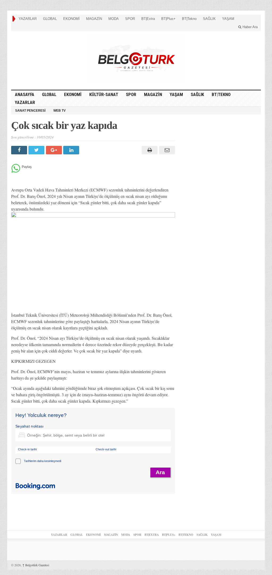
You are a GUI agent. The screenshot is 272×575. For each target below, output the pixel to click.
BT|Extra (148, 19)
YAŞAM (228, 19)
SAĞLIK (209, 19)
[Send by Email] (166, 150)
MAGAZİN (94, 19)
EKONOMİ (71, 19)
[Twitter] (37, 150)
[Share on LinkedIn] (71, 150)
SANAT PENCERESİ (30, 110)
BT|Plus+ (168, 19)
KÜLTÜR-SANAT (103, 94)
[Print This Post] (149, 150)
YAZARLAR (28, 19)
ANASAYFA (24, 94)
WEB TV (59, 110)
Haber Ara (249, 27)
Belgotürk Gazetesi (35, 565)
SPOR (130, 19)
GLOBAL (50, 19)
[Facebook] (19, 150)
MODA (113, 19)
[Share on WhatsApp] (15, 171)
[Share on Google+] (54, 150)
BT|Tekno (189, 19)
